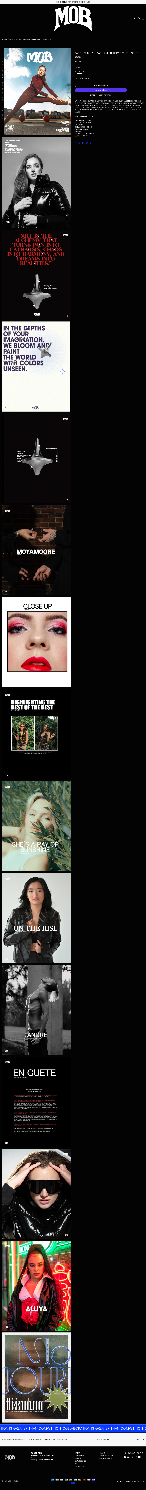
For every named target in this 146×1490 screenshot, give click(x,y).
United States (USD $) (134, 1481)
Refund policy (105, 1458)
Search (102, 1453)
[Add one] (83, 71)
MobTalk (79, 1458)
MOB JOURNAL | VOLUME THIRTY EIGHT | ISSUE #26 (30, 39)
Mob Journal (13, 1481)
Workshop (80, 1466)
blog (77, 1463)
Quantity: (79, 67)
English (120, 1481)
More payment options (100, 95)
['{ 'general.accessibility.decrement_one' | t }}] (75, 71)
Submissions (80, 1461)
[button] (139, 18)
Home (4, 39)
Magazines (79, 1455)
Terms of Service (107, 1455)
